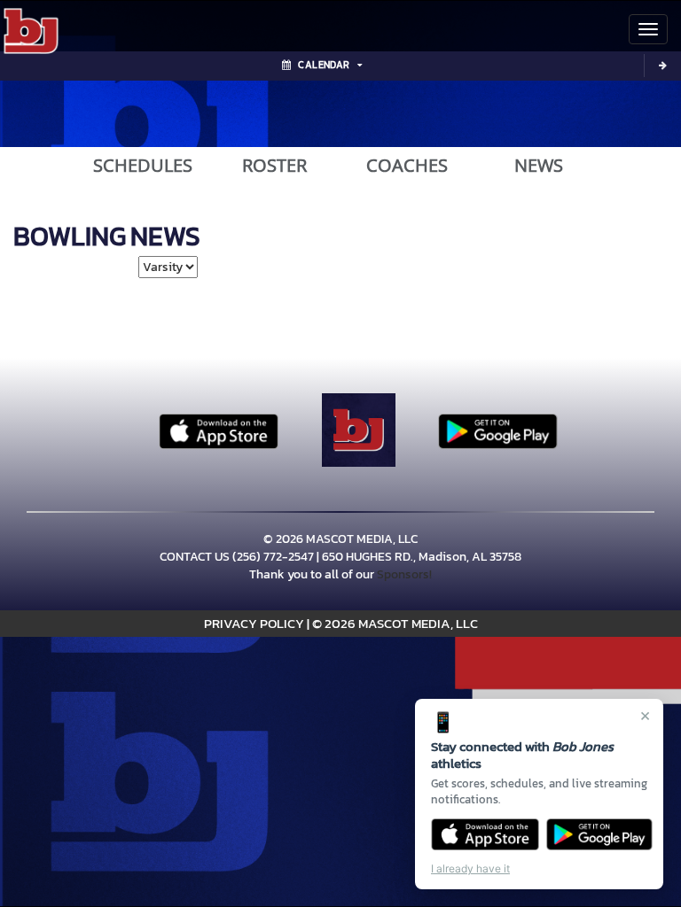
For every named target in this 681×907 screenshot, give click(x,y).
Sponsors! (404, 574)
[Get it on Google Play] (600, 834)
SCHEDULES (142, 165)
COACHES (407, 165)
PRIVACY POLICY (254, 623)
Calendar (323, 65)
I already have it (470, 868)
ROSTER (274, 165)
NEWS (538, 165)
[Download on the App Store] (485, 834)
